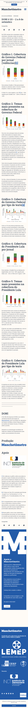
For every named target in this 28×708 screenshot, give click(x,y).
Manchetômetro (6, 420)
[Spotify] (12, 693)
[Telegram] (18, 30)
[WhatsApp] (23, 30)
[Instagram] (6, 693)
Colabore (14, 4)
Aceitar (14, 705)
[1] (2, 476)
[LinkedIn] (14, 30)
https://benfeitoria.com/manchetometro (14, 592)
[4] (2, 512)
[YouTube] (10, 693)
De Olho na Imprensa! (7, 15)
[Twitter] (9, 30)
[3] (16, 152)
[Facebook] (4, 30)
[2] (20, 92)
